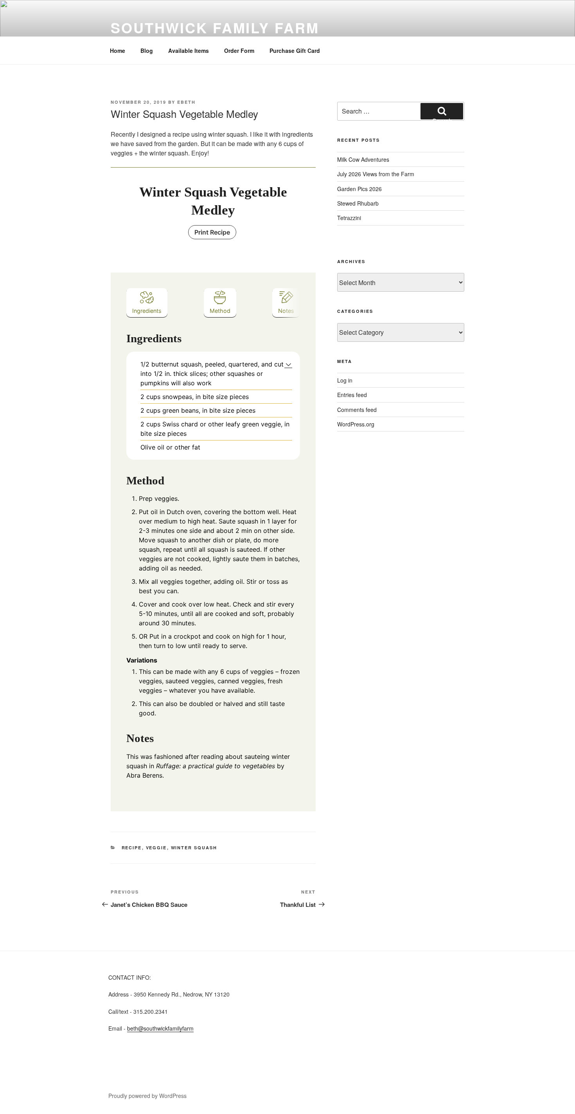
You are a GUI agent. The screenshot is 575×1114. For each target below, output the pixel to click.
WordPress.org (355, 424)
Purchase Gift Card (295, 50)
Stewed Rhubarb (358, 203)
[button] (288, 364)
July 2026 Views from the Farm (375, 174)
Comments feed (357, 409)
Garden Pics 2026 (359, 189)
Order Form (239, 50)
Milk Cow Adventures (363, 159)
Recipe (132, 847)
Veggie (156, 847)
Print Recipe (212, 232)
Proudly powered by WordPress (147, 1096)
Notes (286, 310)
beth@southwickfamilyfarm (160, 1028)
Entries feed (352, 395)
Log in (344, 380)
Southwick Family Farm (215, 27)
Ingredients (147, 310)
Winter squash (194, 847)
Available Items (188, 50)
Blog (146, 50)
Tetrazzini (349, 218)
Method (220, 310)
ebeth (186, 102)
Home (117, 50)
